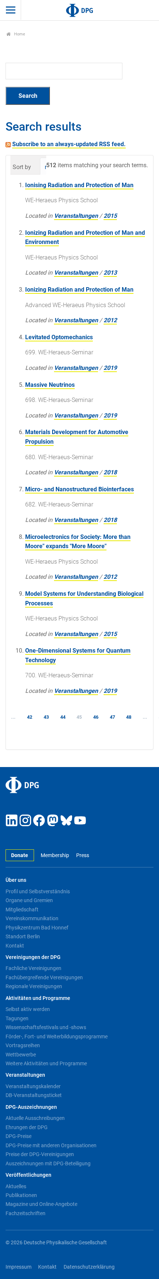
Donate (19, 855)
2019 (110, 367)
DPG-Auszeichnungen (31, 1107)
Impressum (18, 1267)
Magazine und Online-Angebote (41, 1204)
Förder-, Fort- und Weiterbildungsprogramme (57, 1036)
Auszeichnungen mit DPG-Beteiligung (48, 1163)
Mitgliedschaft (22, 909)
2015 (110, 215)
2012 (110, 320)
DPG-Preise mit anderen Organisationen (51, 1145)
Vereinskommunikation (32, 918)
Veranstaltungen (76, 215)
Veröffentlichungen (28, 1175)
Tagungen (17, 1018)
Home (19, 34)
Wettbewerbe (21, 1055)
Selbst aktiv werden (28, 1009)
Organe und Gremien (29, 900)
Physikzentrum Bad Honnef (37, 928)
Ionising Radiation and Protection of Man (79, 185)
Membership (55, 855)
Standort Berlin (23, 936)
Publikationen (21, 1195)
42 (29, 717)
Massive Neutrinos (50, 384)
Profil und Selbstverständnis (38, 891)
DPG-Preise (18, 1136)
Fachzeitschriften (25, 1213)
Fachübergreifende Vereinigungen (44, 977)
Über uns (16, 880)
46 (95, 717)
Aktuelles (16, 1186)
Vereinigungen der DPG (33, 957)
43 (46, 717)
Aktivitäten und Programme (38, 998)
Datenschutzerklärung (89, 1267)
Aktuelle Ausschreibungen (35, 1118)
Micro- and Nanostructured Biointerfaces (79, 489)
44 (62, 717)
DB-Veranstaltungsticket (34, 1095)
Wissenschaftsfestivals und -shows (46, 1027)
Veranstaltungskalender (33, 1086)
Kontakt (15, 946)
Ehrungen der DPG (27, 1127)
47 (112, 717)
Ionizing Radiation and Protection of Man (79, 289)
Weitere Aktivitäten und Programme (46, 1063)
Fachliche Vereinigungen (33, 968)
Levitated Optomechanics (59, 337)
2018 (110, 472)
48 (128, 717)
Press (82, 855)
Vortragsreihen (23, 1045)
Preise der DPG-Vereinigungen (40, 1154)
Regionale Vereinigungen (34, 986)
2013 (110, 272)
